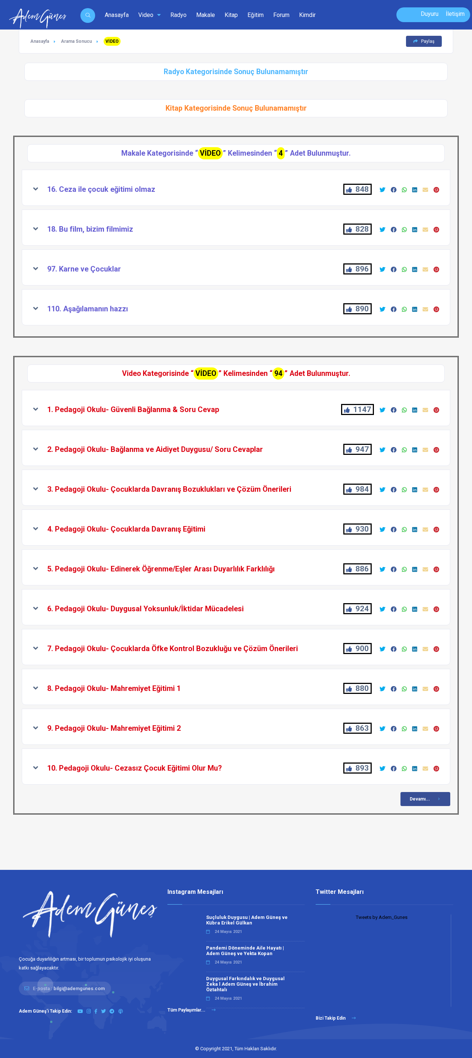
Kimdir (307, 14)
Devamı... (420, 799)
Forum (281, 14)
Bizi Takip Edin (331, 1018)
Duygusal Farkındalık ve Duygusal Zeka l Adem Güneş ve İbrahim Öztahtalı (245, 984)
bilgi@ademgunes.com (79, 988)
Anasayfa (117, 14)
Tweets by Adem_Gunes (381, 917)
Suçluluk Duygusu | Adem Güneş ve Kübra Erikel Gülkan (247, 920)
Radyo (178, 14)
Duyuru (429, 13)
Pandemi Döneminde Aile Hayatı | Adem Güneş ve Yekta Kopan (245, 950)
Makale (205, 14)
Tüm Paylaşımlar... (186, 1010)
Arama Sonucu (76, 41)
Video (146, 14)
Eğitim (255, 14)
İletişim (455, 13)
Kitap (231, 14)
